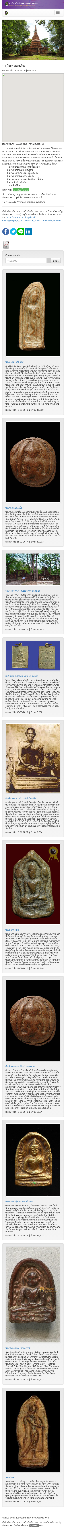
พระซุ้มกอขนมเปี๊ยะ (14, 507)
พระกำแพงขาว (12, 1477)
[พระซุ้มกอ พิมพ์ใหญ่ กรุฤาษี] (33, 1294)
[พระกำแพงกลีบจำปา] (33, 314)
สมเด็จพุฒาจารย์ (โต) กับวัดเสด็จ (20, 798)
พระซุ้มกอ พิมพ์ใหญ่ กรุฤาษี (18, 1347)
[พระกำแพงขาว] (33, 1432)
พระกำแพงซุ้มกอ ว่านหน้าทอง (19, 1201)
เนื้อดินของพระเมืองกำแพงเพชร (20, 1066)
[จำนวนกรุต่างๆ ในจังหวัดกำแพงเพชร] (33, 569)
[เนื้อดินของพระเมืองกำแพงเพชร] (33, 1020)
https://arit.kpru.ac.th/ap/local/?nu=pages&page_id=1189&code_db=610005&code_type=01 (31, 219)
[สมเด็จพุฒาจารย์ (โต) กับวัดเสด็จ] (33, 758)
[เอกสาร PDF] (6, 244)
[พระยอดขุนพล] (33, 884)
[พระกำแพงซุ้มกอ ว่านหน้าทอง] (33, 1160)
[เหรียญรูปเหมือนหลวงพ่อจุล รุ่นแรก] (33, 656)
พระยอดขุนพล (12, 929)
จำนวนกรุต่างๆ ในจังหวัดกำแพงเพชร (22, 590)
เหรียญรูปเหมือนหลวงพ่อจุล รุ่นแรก (21, 675)
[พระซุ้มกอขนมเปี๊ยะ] (33, 462)
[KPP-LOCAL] (6, 12)
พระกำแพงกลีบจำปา (15, 361)
